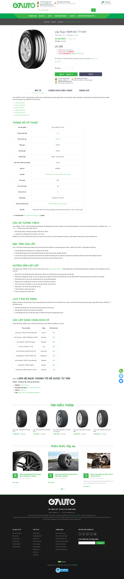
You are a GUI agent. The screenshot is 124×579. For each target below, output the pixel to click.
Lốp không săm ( (49, 174)
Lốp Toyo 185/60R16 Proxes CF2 (21, 430)
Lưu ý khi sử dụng (20, 112)
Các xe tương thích (20, 105)
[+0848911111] (121, 371)
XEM (53, 332)
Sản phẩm (108, 3)
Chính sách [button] (59, 529)
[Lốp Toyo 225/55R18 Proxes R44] (102, 419)
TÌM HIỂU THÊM (62, 405)
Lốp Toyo (35, 552)
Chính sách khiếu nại (61, 549)
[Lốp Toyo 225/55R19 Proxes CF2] (42, 419)
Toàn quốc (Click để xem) (34, 387)
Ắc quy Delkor (16, 546)
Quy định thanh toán (61, 546)
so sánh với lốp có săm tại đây (62, 174)
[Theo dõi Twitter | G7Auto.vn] (83, 534)
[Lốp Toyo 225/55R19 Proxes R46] (82, 419)
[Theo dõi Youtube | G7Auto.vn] (95, 534)
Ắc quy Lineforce (17, 533)
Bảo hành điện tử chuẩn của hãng (58, 204)
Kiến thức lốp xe (63, 446)
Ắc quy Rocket (16, 544)
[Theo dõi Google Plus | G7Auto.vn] (87, 534)
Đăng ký (100, 543)
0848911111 (47, 3)
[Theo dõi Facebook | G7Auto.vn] (79, 534)
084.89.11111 (94, 58)
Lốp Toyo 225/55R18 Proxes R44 (102, 430)
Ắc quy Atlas (16, 541)
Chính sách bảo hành (61, 536)
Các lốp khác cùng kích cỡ (22, 115)
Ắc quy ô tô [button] (17, 529)
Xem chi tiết (76, 515)
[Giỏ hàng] (102, 3)
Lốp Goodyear (37, 546)
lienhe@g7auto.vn (70, 512)
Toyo (58, 133)
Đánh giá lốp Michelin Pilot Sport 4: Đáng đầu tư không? (66, 475)
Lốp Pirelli (35, 555)
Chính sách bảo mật (61, 538)
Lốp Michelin (36, 533)
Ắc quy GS (15, 536)
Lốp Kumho (36, 538)
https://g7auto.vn (24, 385)
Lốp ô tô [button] (36, 529)
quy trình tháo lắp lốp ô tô (56, 269)
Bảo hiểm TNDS (79, 53)
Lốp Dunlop (36, 549)
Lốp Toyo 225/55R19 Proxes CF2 (41, 430)
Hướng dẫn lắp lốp (20, 110)
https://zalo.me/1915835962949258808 (28, 392)
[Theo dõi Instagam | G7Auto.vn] (91, 534)
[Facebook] (121, 381)
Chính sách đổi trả (60, 544)
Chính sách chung (60, 533)
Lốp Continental (37, 541)
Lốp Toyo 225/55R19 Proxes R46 (82, 430)
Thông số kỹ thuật (20, 103)
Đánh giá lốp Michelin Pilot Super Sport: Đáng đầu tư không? (30, 475)
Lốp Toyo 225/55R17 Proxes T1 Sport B (62, 430)
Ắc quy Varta (16, 538)
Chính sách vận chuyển (62, 541)
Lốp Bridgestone (37, 536)
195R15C (57, 139)
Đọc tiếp (15, 482)
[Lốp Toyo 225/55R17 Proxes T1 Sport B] (62, 419)
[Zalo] (121, 376)
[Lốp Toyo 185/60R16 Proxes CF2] (22, 419)
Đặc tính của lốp (19, 107)
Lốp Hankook (36, 544)
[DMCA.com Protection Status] (62, 561)
